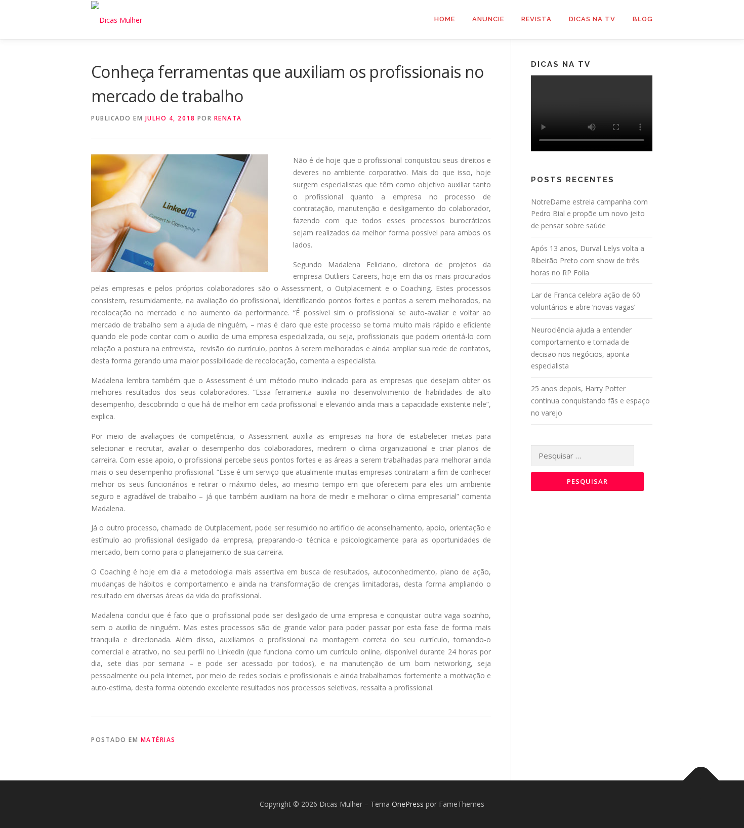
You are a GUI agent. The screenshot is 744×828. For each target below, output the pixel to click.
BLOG (643, 19)
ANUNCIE (488, 19)
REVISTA (536, 19)
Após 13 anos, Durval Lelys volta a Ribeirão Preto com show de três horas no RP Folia (587, 260)
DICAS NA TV (592, 19)
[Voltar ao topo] (701, 781)
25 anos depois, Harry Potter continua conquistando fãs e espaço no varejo (590, 401)
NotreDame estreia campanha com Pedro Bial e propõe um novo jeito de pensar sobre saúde (589, 214)
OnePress (408, 804)
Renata (228, 118)
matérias (158, 739)
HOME (444, 19)
